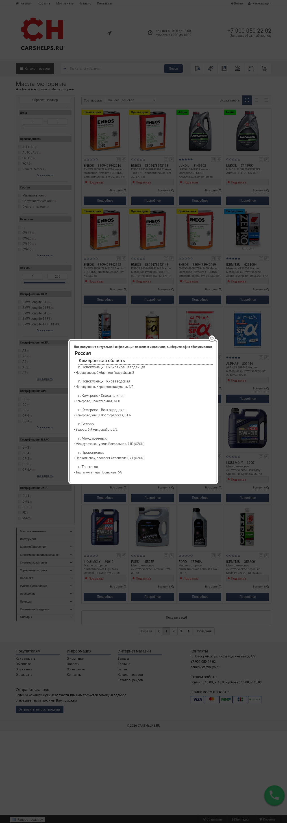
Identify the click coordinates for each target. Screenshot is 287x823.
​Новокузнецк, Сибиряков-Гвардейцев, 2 (104, 372)
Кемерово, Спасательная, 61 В (97, 401)
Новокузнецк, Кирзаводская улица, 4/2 (104, 387)
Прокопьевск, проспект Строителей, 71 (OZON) (110, 458)
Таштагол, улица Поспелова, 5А (98, 472)
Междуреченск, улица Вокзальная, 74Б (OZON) (110, 444)
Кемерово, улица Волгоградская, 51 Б (103, 415)
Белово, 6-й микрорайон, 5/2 (96, 429)
